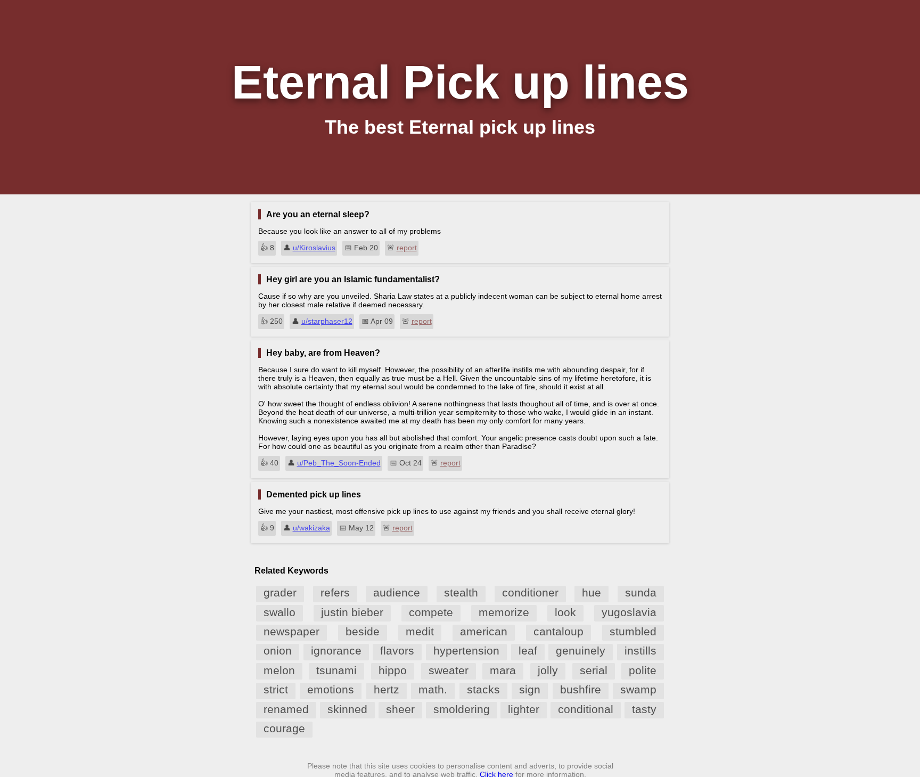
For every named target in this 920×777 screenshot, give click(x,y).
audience (396, 592)
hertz (386, 689)
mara (503, 670)
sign (529, 689)
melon (279, 670)
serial (593, 670)
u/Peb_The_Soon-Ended (339, 463)
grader (280, 592)
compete (431, 612)
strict (276, 689)
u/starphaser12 (326, 321)
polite (642, 670)
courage (284, 728)
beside (363, 631)
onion (278, 650)
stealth (461, 592)
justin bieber (352, 612)
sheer (400, 709)
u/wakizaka (311, 528)
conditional (585, 709)
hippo (393, 670)
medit (420, 631)
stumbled (633, 631)
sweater (449, 670)
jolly (548, 670)
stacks (483, 689)
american (483, 631)
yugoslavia (629, 612)
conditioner (530, 592)
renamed (286, 709)
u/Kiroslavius (314, 247)
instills (640, 650)
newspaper (291, 631)
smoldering (461, 709)
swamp (638, 689)
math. (432, 689)
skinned (347, 709)
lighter (523, 709)
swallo (279, 612)
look (565, 612)
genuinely (580, 650)
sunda (640, 592)
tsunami (336, 670)
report (407, 247)
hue (591, 592)
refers (335, 592)
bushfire (580, 689)
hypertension (466, 650)
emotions (330, 689)
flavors (397, 650)
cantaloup (558, 631)
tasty (644, 709)
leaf (528, 650)
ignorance (336, 650)
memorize (504, 612)
